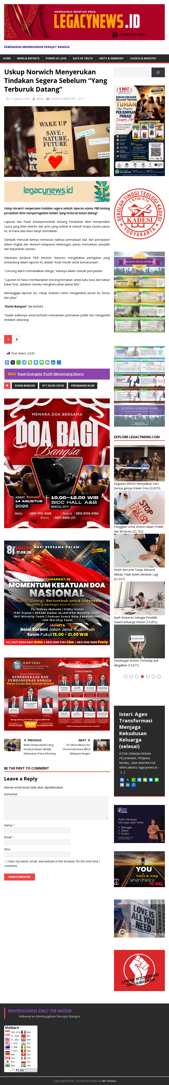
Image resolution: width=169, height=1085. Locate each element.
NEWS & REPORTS (28, 58)
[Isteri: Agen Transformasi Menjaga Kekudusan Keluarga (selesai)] (139, 688)
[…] (123, 772)
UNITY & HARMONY (111, 58)
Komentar (11, 794)
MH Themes (109, 1081)
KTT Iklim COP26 (53, 385)
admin (40, 98)
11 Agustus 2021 (20, 98)
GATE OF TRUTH (83, 58)
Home (7, 58)
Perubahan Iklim (82, 385)
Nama (8, 825)
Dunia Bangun (25, 385)
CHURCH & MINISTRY (143, 58)
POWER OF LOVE (56, 58)
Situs (7, 849)
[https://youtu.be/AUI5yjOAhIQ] (158, 72)
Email (8, 837)
